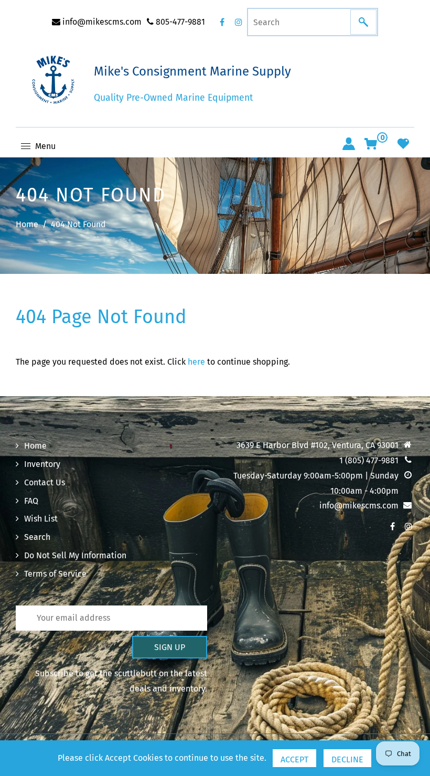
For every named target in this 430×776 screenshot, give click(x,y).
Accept (294, 759)
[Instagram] (238, 22)
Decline (347, 759)
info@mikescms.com (101, 22)
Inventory (42, 464)
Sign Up (169, 647)
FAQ (31, 501)
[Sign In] (348, 144)
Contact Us (44, 482)
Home (27, 224)
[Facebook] (222, 22)
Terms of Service (55, 574)
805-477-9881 (179, 22)
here (196, 362)
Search (37, 537)
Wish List (41, 519)
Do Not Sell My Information (75, 555)
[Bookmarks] (403, 144)
